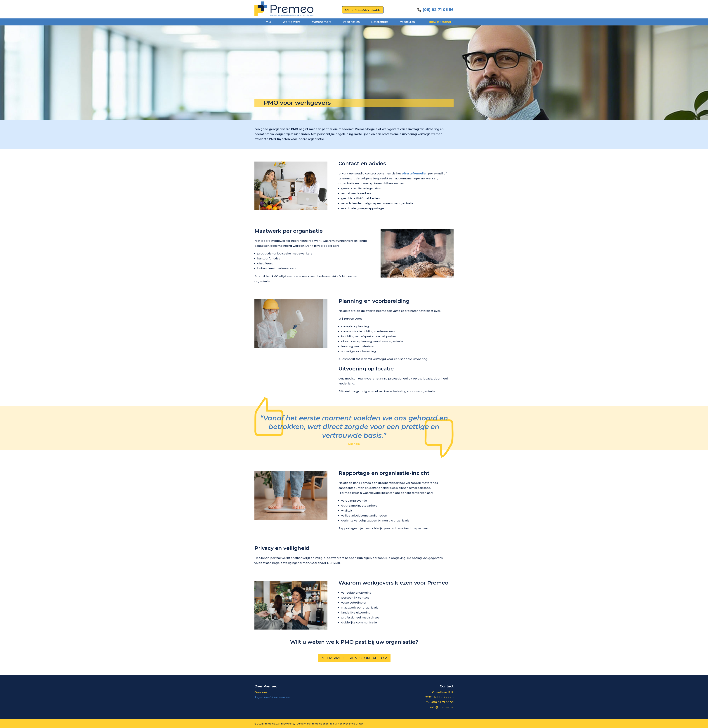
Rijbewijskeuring (438, 22)
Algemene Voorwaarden (272, 697)
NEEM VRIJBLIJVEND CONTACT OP (354, 658)
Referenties (379, 22)
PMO (267, 22)
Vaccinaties (351, 22)
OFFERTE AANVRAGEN (362, 10)
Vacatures (407, 22)
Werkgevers (291, 22)
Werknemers (321, 22)
